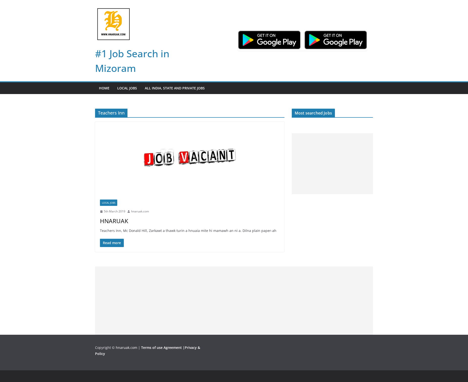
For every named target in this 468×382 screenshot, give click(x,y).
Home (104, 88)
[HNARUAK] (189, 158)
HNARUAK (114, 221)
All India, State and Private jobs (175, 88)
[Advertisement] (332, 163)
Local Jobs (127, 88)
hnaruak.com (140, 211)
